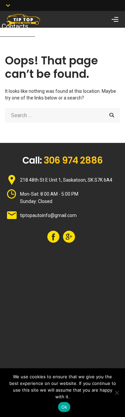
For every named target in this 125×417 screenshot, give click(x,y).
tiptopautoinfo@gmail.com (48, 215)
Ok (64, 407)
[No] (116, 392)
